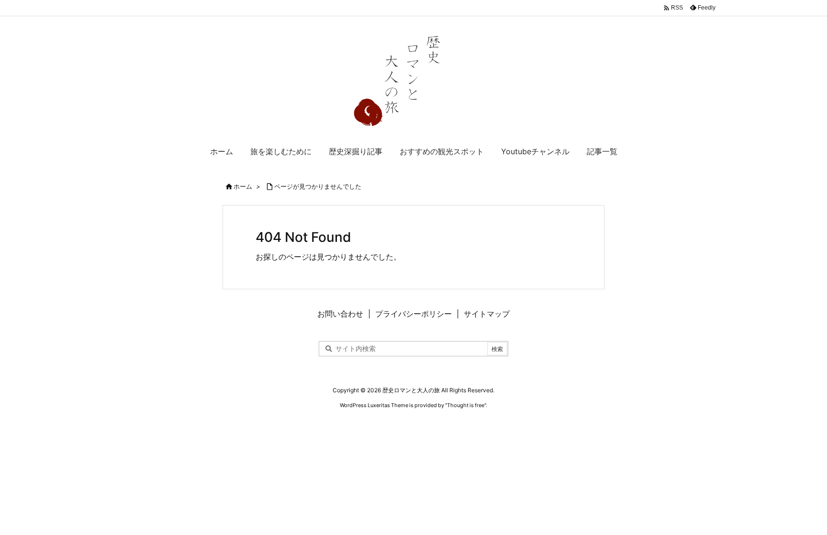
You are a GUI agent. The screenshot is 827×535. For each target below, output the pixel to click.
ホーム (243, 186)
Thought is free (465, 405)
